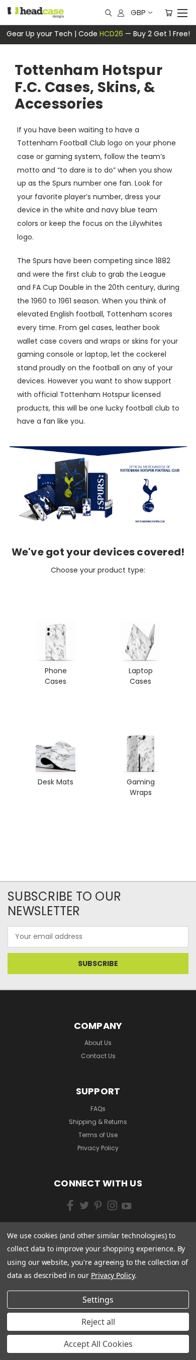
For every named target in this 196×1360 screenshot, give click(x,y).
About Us (98, 1042)
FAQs (98, 1108)
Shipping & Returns (98, 1121)
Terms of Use (98, 1135)
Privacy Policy (98, 1148)
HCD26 (111, 34)
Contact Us (98, 1056)
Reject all (98, 1321)
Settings (98, 1299)
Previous (22, 1335)
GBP (138, 12)
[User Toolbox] (121, 13)
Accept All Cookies (98, 1343)
